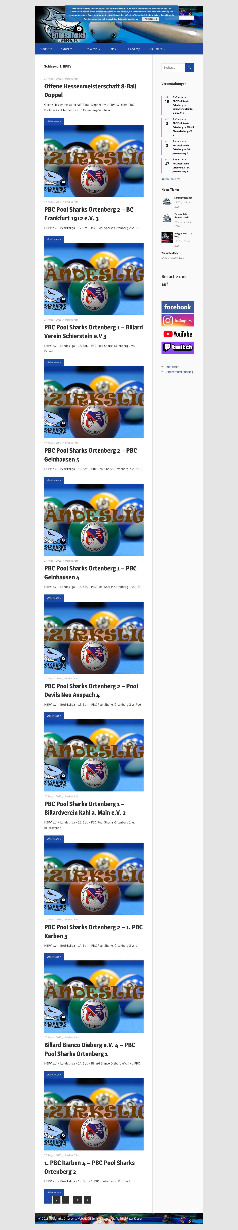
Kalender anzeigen (171, 178)
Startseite (46, 49)
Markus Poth (71, 78)
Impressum (172, 366)
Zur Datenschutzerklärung (126, 19)
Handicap (134, 49)
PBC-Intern (155, 49)
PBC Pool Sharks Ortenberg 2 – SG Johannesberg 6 (181, 149)
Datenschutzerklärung (179, 371)
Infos (113, 49)
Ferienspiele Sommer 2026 (181, 216)
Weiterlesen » (54, 121)
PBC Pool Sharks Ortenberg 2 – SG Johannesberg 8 (181, 167)
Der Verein (91, 49)
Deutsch (173, 17)
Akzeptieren (151, 18)
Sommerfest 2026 (183, 197)
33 (77, 1200)
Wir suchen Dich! (170, 252)
